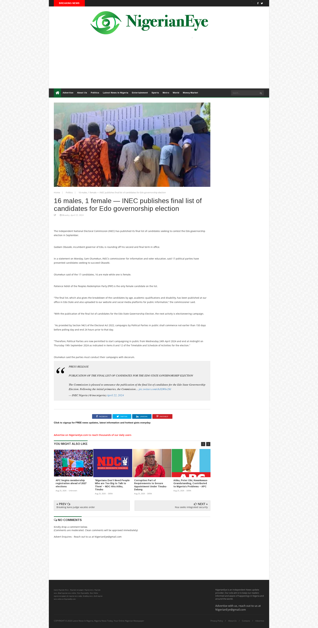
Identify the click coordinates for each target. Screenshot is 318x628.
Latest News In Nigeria (115, 92)
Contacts (246, 621)
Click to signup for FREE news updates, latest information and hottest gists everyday (102, 422)
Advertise (68, 92)
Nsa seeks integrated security (191, 507)
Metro (166, 92)
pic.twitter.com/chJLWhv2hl (155, 389)
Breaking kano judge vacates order (75, 507)
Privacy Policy (217, 621)
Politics (95, 92)
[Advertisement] (148, 65)
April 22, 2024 (115, 395)
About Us (82, 92)
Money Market (190, 92)
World (176, 92)
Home (57, 192)
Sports (155, 92)
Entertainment (140, 92)
